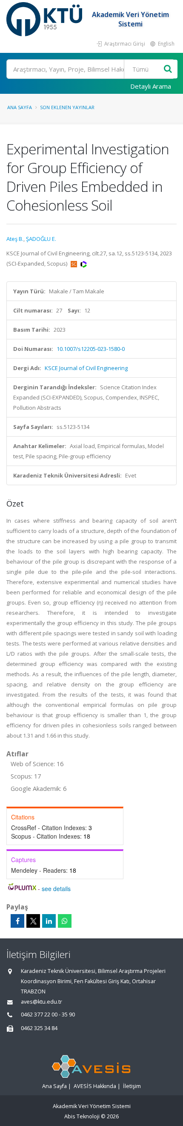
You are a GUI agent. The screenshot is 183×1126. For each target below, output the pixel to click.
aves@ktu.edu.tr (41, 1001)
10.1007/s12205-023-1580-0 (91, 349)
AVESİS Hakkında (95, 1086)
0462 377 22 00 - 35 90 (48, 1014)
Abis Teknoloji (82, 1116)
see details (56, 888)
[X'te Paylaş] (33, 921)
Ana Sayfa (19, 107)
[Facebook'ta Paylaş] (17, 921)
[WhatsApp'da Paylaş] (64, 921)
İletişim (132, 1086)
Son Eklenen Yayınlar (67, 107)
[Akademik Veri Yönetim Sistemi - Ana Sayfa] (45, 19)
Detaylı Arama (150, 86)
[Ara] (167, 69)
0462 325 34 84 (39, 1028)
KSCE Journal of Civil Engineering (86, 368)
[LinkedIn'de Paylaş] (49, 921)
